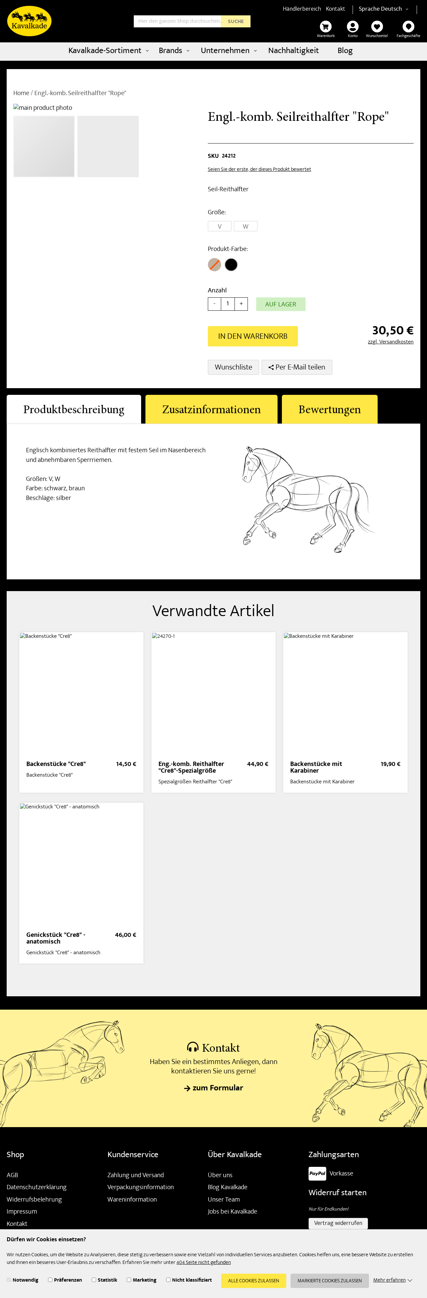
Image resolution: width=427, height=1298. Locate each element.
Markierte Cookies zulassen (330, 1281)
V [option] (220, 226)
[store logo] (29, 21)
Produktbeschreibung (73, 411)
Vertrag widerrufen (338, 1223)
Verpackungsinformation (140, 1188)
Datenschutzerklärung (37, 1188)
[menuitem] (107, 51)
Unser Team (224, 1200)
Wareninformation (132, 1200)
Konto (353, 36)
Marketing (144, 1281)
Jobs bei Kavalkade (232, 1212)
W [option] (246, 226)
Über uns (220, 1176)
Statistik (107, 1281)
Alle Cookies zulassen (253, 1281)
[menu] (213, 51)
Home (21, 94)
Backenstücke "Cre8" (56, 764)
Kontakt (335, 9)
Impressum (22, 1212)
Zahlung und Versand (135, 1176)
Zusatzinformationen (211, 411)
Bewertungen (330, 411)
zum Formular (218, 1089)
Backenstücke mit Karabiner (316, 768)
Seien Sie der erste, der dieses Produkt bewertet (259, 170)
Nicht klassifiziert (192, 1281)
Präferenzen (68, 1281)
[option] (214, 264)
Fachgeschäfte (408, 36)
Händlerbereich (302, 9)
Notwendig (25, 1281)
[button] (396, 9)
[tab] (74, 409)
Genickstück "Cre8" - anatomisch (55, 939)
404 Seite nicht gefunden (203, 1263)
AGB (12, 1176)
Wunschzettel (377, 36)
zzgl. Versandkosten (391, 342)
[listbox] (257, 227)
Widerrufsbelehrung (34, 1200)
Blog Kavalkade (228, 1188)
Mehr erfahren (389, 1281)
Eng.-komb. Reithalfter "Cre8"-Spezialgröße (191, 768)
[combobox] (192, 21)
